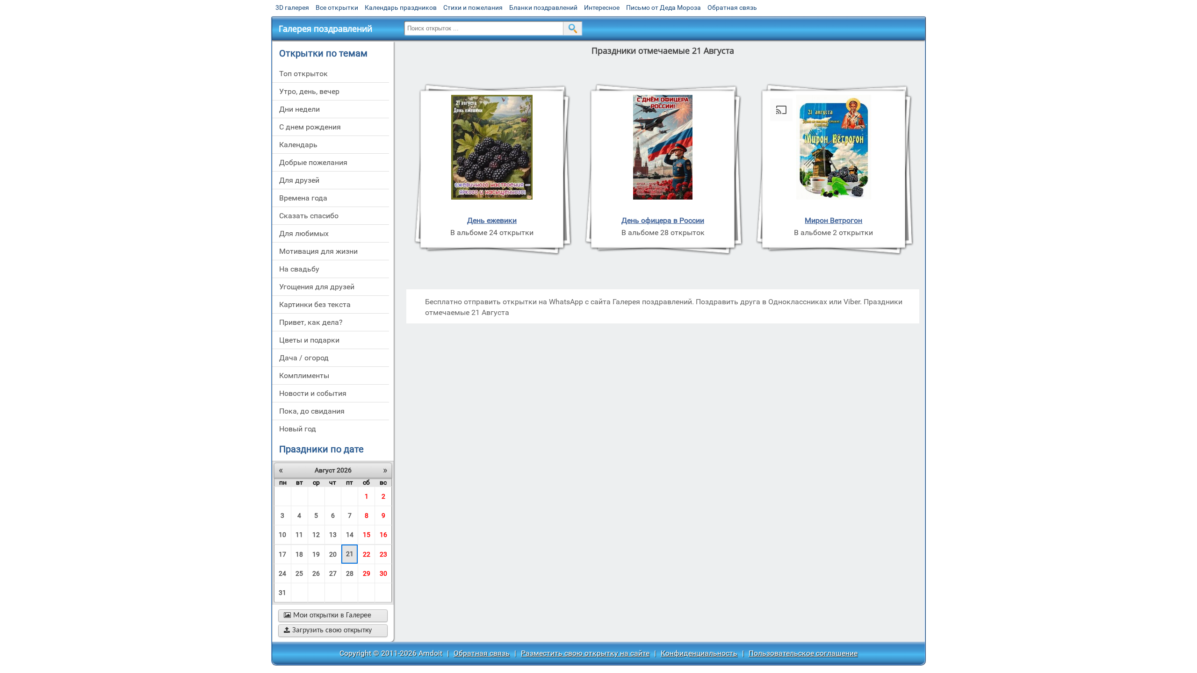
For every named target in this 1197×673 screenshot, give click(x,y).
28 (349, 573)
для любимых (304, 233)
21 (349, 554)
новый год (297, 428)
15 (366, 534)
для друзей (299, 180)
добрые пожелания (313, 162)
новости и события (312, 393)
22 (366, 554)
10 (282, 534)
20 (333, 554)
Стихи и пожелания (473, 7)
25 (299, 573)
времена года (303, 197)
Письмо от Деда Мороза (663, 7)
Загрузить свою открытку (328, 630)
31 (282, 592)
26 (316, 573)
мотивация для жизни (318, 251)
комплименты (304, 375)
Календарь (298, 144)
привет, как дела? (311, 322)
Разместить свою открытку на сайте (585, 653)
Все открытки (337, 7)
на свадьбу (299, 269)
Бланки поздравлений (543, 7)
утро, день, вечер (309, 91)
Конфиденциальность (699, 653)
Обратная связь (732, 7)
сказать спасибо (309, 215)
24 (282, 573)
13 (333, 534)
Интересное (602, 7)
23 (383, 554)
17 (282, 554)
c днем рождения (310, 126)
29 (366, 573)
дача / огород (304, 357)
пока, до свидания (312, 411)
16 (383, 534)
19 (316, 554)
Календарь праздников (401, 7)
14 (349, 534)
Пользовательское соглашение (803, 653)
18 (299, 554)
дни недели (299, 109)
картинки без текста (315, 304)
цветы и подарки (309, 340)
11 (299, 534)
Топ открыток (303, 73)
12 (316, 534)
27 (333, 573)
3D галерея (292, 7)
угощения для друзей (316, 286)
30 (383, 573)
